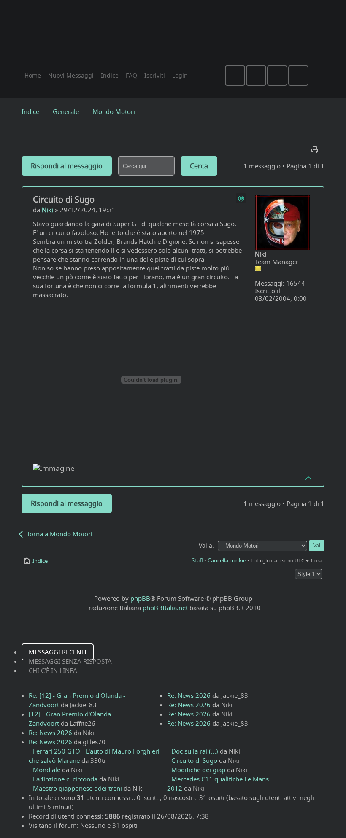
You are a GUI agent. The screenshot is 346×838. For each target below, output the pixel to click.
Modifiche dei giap (198, 769)
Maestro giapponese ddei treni (77, 788)
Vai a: (206, 545)
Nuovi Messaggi (71, 75)
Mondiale (46, 769)
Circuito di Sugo (64, 199)
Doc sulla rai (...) (194, 751)
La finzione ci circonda (65, 779)
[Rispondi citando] (241, 198)
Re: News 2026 (50, 732)
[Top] (309, 477)
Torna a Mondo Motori (59, 534)
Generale (66, 111)
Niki (47, 209)
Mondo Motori (113, 111)
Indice (30, 111)
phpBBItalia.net (165, 607)
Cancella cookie (227, 560)
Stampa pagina (315, 147)
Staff (197, 560)
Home (32, 75)
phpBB (140, 598)
